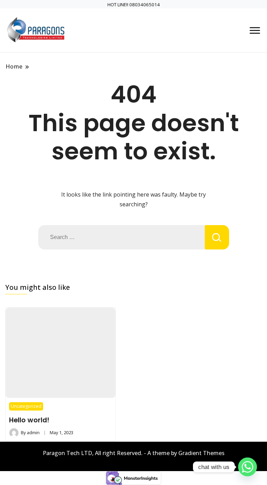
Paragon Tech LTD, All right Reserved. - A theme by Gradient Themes (134, 453)
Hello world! (29, 420)
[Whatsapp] (247, 467)
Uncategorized (26, 406)
